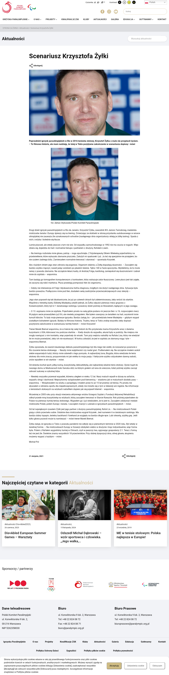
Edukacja (128, 19)
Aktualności (100, 19)
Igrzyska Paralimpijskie (15, 19)
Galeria (115, 19)
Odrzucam (157, 665)
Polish (152, 2)
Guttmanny (145, 19)
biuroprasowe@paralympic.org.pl (132, 623)
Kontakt (162, 19)
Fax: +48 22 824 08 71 (69, 623)
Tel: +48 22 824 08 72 (69, 619)
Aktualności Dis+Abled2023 (17, 524)
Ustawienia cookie (135, 665)
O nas (36, 19)
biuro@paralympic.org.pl (71, 628)
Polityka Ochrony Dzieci (47, 650)
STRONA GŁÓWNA (10, 28)
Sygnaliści (71, 650)
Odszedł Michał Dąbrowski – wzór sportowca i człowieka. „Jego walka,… (81, 537)
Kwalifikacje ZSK (70, 19)
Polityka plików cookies (27, 672)
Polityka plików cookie (94, 650)
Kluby (86, 19)
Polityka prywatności (123, 650)
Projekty (50, 19)
